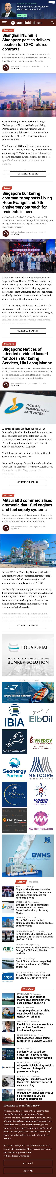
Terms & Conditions (21, 1156)
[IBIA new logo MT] (14, 727)
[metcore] (41, 779)
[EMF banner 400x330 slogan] (28, 675)
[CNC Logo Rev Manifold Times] (14, 832)
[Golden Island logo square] (41, 806)
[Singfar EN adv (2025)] (28, 702)
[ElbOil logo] (41, 727)
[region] (28, 1139)
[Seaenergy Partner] (14, 779)
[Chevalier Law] (14, 753)
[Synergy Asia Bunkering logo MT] (41, 753)
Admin (16, 68)
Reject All (28, 1171)
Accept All (28, 1163)
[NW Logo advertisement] (41, 832)
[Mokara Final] (14, 806)
